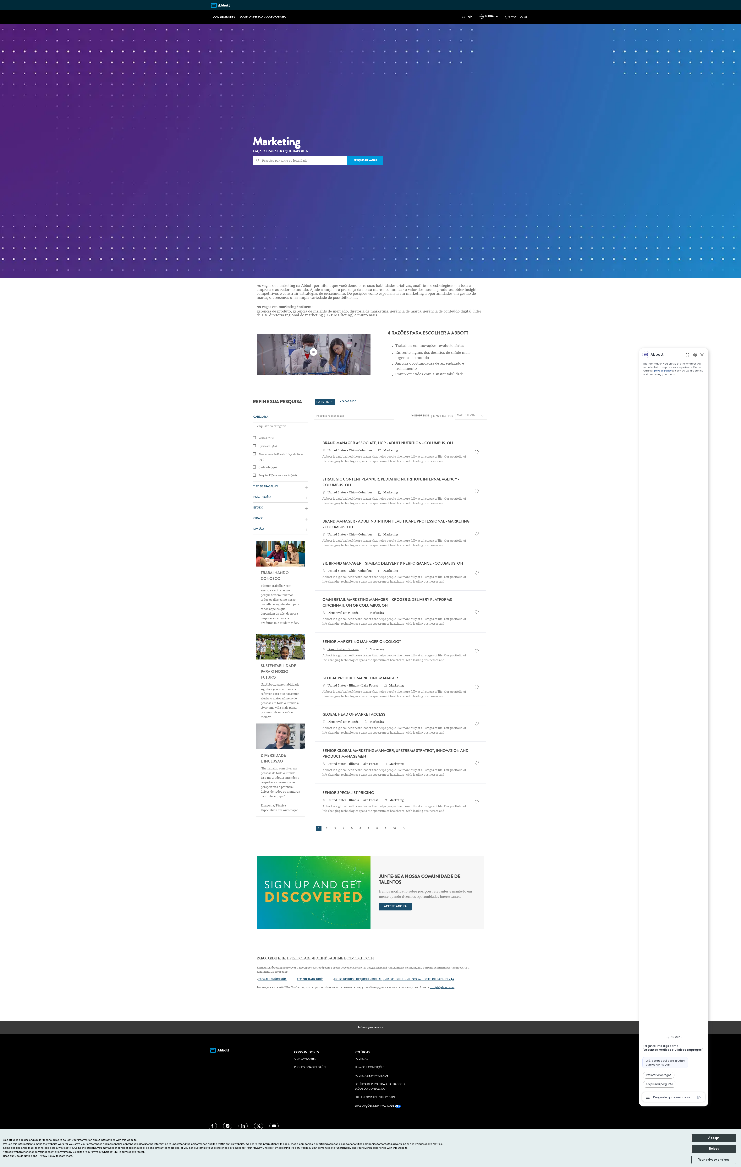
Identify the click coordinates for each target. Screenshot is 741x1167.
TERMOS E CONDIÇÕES (369, 1067)
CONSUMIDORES (224, 17)
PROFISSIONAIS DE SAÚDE (310, 1067)
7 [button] (368, 828)
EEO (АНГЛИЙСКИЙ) (272, 979)
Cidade (258, 518)
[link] (395, 906)
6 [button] (360, 828)
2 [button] (326, 828)
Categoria (260, 417)
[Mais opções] (647, 1097)
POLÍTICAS (361, 1059)
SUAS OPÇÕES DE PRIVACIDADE (375, 1106)
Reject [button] (714, 1148)
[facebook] (212, 1126)
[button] (466, 17)
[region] (673, 725)
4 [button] (343, 828)
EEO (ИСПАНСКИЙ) (310, 979)
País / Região (262, 497)
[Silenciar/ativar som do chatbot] (695, 354)
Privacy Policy (46, 1156)
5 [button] (352, 828)
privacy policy (663, 370)
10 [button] (394, 828)
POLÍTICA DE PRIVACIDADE (371, 1076)
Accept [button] (713, 1137)
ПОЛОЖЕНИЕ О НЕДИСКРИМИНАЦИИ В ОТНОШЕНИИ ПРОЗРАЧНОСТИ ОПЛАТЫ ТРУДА (394, 979)
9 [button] (385, 828)
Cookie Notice (23, 1156)
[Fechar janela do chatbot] (702, 354)
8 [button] (377, 828)
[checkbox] (477, 451)
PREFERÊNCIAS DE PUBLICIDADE (375, 1097)
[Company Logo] (220, 5)
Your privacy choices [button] (714, 1159)
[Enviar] (699, 1097)
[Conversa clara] (687, 354)
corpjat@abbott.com (442, 987)
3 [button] (335, 828)
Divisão (258, 529)
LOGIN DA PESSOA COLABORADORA (263, 17)
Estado (258, 508)
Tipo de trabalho (265, 486)
